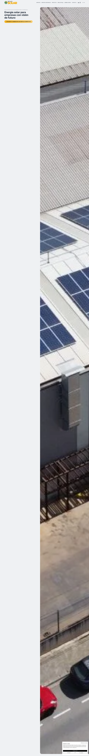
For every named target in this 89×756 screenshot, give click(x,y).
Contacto (74, 2)
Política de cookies (84, 742)
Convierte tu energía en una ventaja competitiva (18, 21)
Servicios (38, 2)
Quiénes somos (67, 2)
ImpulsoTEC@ (60, 2)
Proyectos (54, 2)
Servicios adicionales (46, 2)
